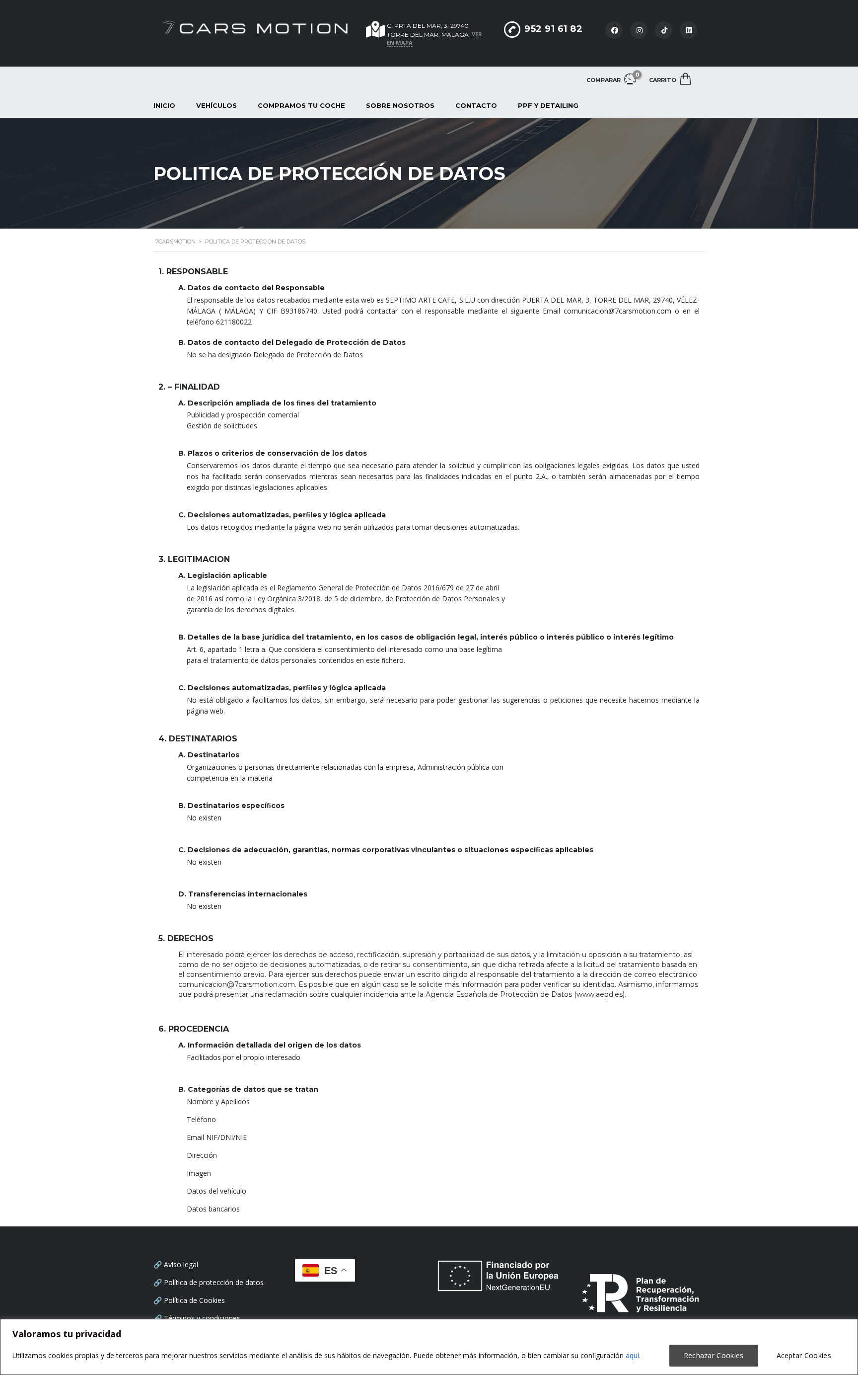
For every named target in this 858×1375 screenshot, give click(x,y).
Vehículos (216, 105)
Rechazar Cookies (714, 1355)
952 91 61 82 (553, 28)
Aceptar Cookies (804, 1355)
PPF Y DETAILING (548, 105)
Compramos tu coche (301, 105)
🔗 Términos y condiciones (196, 1318)
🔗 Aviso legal (175, 1264)
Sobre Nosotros (400, 105)
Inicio (164, 105)
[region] (429, 1347)
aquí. (633, 1355)
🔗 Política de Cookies (189, 1300)
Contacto (476, 105)
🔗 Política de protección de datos (208, 1282)
